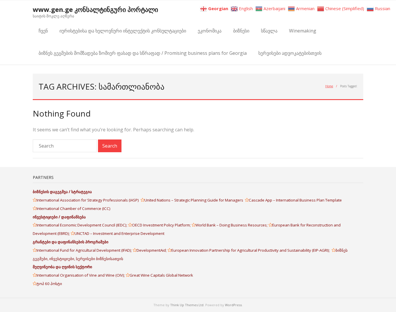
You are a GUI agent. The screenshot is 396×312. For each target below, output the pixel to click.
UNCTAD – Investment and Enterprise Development (119, 233)
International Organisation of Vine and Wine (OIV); (81, 275)
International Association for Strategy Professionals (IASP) (89, 200)
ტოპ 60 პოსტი (49, 283)
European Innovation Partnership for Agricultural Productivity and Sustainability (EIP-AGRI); (251, 250)
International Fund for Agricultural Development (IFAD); (85, 250)
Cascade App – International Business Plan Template (296, 200)
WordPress (233, 305)
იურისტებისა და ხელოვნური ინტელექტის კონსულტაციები (122, 31)
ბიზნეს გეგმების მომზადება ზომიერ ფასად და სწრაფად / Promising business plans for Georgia (143, 53)
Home (329, 86)
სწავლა (269, 31)
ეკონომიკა (209, 31)
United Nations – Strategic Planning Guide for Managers (194, 200)
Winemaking (302, 31)
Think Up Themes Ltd (187, 305)
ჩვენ (43, 31)
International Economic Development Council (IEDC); (82, 225)
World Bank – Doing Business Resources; (231, 225)
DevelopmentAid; (152, 250)
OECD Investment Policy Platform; (162, 225)
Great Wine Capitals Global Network (161, 275)
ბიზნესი (241, 31)
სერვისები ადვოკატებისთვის (289, 53)
